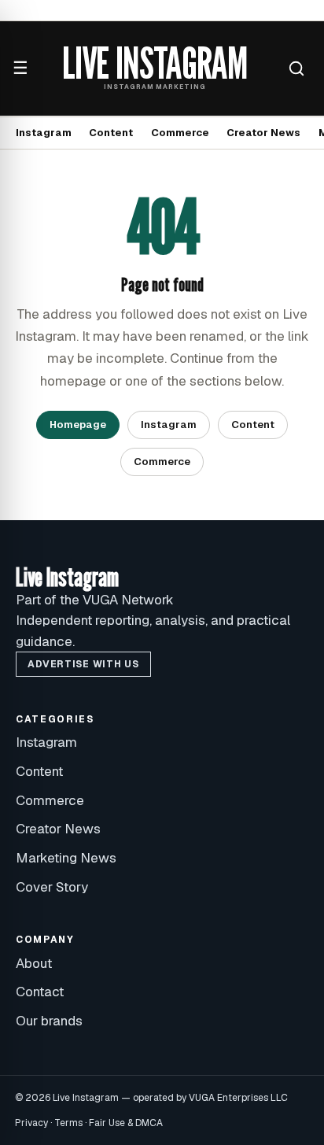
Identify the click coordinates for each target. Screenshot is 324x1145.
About (34, 963)
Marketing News (66, 857)
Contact (40, 991)
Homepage (78, 424)
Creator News (263, 132)
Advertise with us (83, 664)
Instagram (44, 132)
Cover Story (52, 887)
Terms (68, 1123)
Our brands (49, 1020)
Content (111, 132)
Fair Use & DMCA (126, 1123)
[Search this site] (296, 68)
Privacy (31, 1123)
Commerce (180, 132)
